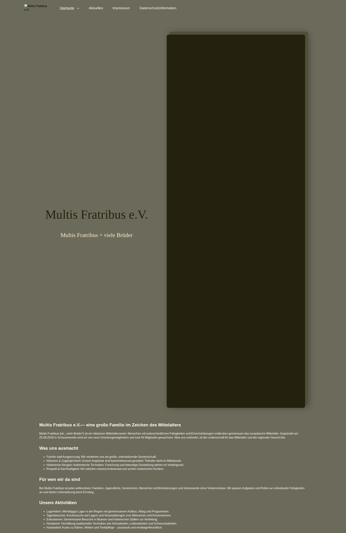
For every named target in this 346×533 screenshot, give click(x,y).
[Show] (78, 9)
